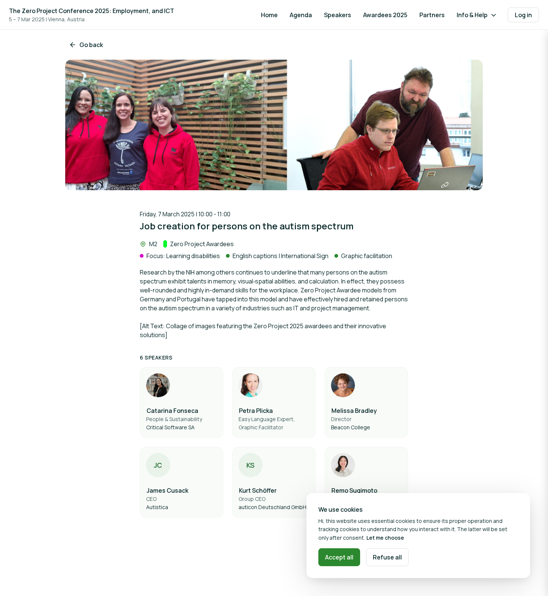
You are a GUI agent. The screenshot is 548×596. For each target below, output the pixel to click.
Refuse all (387, 557)
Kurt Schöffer (258, 490)
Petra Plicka (256, 411)
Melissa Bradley (354, 411)
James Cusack (167, 490)
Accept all (339, 557)
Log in (523, 15)
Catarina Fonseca (172, 411)
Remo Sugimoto (354, 490)
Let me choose (385, 537)
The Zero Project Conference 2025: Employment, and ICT (91, 11)
